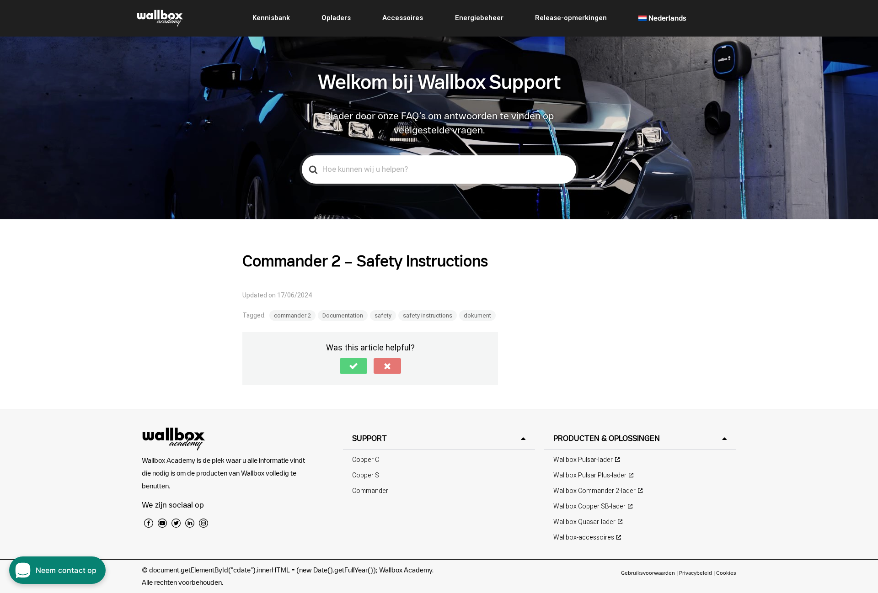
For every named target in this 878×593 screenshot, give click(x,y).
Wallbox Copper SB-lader (589, 506)
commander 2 (292, 315)
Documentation (342, 315)
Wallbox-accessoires (583, 537)
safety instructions (427, 315)
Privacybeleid (695, 572)
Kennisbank (271, 18)
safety (383, 315)
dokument (477, 315)
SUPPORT (369, 438)
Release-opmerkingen (571, 18)
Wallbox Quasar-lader (584, 522)
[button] (353, 366)
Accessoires (402, 18)
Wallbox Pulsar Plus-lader (589, 475)
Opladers (336, 18)
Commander (370, 491)
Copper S (365, 475)
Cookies (726, 572)
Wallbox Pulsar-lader (583, 460)
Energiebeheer (479, 18)
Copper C (365, 460)
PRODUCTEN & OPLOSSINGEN (606, 438)
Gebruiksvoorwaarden (648, 572)
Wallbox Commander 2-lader (594, 491)
